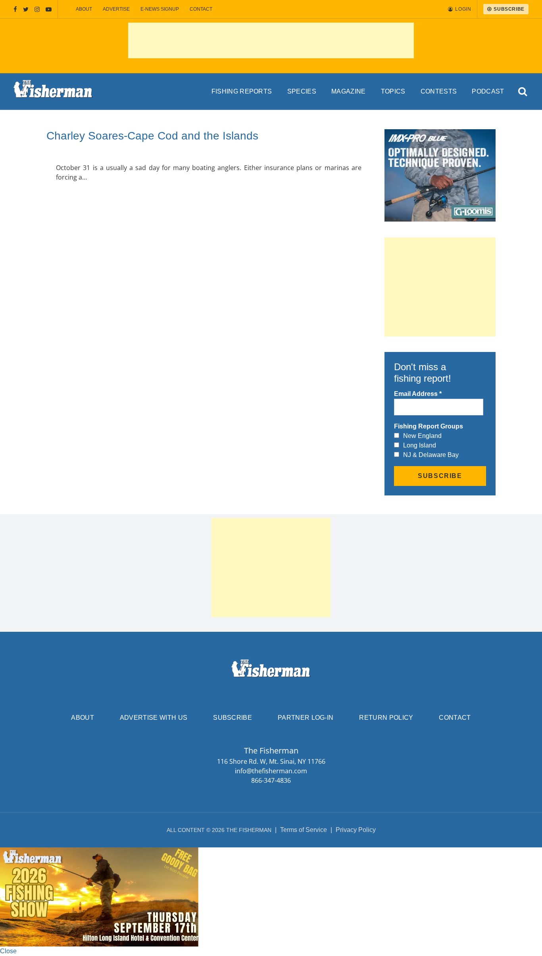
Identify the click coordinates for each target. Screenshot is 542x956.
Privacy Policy (356, 829)
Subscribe (232, 717)
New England (422, 435)
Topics (393, 91)
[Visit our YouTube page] (49, 9)
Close (8, 951)
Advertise (116, 9)
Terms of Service (303, 829)
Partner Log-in (305, 717)
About (84, 9)
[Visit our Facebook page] (15, 9)
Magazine (348, 91)
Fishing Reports (241, 91)
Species (301, 91)
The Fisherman (53, 91)
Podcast (488, 91)
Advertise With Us (153, 717)
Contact (201, 9)
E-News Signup (159, 9)
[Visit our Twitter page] (26, 9)
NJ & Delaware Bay (431, 454)
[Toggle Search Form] (523, 92)
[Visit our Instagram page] (37, 9)
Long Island (419, 445)
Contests (439, 91)
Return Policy (386, 717)
